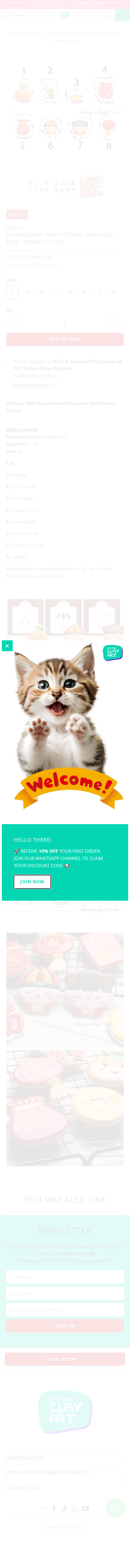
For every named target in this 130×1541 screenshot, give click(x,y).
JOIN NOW (32, 881)
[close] (7, 645)
